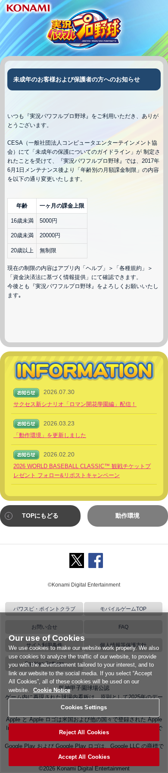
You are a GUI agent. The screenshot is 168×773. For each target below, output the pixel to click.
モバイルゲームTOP (123, 609)
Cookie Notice (51, 690)
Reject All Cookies (84, 732)
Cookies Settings (84, 707)
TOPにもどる (40, 515)
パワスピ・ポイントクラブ (44, 609)
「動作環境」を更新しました (49, 435)
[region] (84, 692)
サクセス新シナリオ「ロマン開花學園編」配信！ (75, 404)
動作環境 (127, 515)
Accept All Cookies (83, 757)
